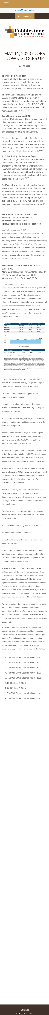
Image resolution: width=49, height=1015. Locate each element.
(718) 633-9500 (27, 1013)
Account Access (24, 16)
